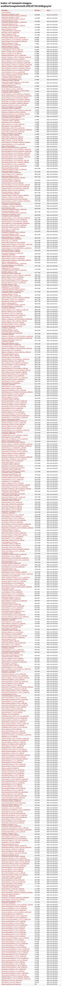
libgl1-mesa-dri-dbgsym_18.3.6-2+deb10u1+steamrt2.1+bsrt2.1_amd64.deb (14, 14)
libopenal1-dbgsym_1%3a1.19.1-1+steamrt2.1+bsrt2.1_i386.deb (11, 192)
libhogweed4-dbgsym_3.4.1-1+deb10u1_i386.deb (16, 485)
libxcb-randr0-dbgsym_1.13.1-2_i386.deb (13, 731)
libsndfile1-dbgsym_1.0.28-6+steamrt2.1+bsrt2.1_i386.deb (10, 285)
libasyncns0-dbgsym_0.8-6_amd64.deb (13, 851)
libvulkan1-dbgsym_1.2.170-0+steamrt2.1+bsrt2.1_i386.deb (10, 330)
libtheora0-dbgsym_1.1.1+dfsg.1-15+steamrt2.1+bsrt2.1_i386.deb (11, 250)
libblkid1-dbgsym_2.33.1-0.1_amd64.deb (13, 256)
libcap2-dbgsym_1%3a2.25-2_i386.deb (13, 888)
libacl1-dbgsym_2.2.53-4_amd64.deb (12, 708)
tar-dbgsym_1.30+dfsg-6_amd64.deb (12, 206)
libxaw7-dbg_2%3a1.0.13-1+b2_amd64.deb (14, 225)
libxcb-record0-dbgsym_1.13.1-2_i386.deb (14, 921)
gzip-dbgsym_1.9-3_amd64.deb (11, 575)
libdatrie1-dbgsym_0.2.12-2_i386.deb (12, 794)
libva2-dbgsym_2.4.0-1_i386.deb (11, 545)
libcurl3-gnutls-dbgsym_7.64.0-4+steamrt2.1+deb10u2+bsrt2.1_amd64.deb (14, 212)
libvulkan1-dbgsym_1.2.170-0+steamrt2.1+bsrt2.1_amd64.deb (11, 295)
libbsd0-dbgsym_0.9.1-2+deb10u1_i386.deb (14, 572)
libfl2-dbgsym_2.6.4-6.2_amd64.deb (12, 980)
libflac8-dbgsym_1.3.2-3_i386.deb (11, 386)
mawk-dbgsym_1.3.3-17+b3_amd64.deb (13, 566)
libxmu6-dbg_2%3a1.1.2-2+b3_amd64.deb (14, 406)
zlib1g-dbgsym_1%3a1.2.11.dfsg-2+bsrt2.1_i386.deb (17, 586)
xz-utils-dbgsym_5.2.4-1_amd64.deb (12, 592)
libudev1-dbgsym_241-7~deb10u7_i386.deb (14, 321)
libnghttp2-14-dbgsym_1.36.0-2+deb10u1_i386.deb (16, 488)
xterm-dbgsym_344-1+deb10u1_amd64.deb (14, 166)
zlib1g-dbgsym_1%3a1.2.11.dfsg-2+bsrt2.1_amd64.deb (17, 573)
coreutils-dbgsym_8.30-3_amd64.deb (12, 49)
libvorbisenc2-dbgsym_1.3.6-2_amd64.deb (14, 674)
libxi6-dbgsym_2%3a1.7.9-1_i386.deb (12, 301)
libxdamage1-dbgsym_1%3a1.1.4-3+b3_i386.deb (16, 861)
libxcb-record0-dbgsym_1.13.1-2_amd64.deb (14, 908)
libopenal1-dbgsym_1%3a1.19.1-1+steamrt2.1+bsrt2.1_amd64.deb (11, 180)
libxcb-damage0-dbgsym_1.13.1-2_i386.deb (14, 965)
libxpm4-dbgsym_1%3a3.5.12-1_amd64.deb (14, 600)
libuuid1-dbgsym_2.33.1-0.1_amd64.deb (13, 782)
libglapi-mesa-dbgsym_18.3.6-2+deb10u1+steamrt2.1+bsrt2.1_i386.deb (13, 855)
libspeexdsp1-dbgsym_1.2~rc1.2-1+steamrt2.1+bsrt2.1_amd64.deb (11, 598)
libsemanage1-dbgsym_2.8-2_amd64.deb (13, 315)
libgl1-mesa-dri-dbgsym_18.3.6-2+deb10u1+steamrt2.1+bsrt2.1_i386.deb (13, 18)
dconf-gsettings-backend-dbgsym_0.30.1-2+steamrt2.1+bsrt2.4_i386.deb (13, 652)
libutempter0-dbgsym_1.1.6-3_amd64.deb (13, 930)
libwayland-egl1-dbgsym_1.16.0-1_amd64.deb (15, 973)
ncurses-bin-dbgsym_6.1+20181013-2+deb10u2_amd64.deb (12, 432)
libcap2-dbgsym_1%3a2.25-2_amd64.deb (14, 881)
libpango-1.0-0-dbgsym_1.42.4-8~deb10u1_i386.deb (17, 348)
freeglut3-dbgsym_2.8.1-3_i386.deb (12, 506)
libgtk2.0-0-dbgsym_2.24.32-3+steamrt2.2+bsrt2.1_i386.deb (10, 47)
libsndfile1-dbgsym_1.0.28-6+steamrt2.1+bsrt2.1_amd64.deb (11, 272)
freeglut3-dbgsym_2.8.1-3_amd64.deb (12, 479)
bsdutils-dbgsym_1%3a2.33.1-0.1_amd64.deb (15, 486)
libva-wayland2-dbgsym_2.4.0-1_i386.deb (14, 788)
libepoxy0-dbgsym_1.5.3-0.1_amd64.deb (13, 164)
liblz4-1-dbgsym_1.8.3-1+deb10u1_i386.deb (14, 372)
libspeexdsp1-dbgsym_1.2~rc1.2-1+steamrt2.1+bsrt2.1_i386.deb (11, 463)
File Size (37, 10)
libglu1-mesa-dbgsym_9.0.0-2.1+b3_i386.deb (15, 199)
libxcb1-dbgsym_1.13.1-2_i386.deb (12, 509)
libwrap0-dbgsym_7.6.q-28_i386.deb (12, 712)
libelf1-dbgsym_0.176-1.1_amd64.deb (12, 381)
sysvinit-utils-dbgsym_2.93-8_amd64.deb (13, 797)
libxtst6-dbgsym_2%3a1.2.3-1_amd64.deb (14, 732)
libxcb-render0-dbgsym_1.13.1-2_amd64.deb (14, 718)
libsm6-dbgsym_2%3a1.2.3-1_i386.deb (13, 745)
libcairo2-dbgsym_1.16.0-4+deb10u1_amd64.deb (16, 94)
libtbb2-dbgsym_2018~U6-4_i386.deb (12, 136)
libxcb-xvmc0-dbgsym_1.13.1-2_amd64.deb (14, 917)
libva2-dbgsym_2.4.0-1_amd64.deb (12, 516)
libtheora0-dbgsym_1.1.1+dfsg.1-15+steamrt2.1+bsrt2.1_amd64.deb (11, 238)
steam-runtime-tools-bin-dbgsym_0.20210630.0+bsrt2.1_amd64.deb (14, 146)
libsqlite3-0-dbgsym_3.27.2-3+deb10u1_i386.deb (16, 114)
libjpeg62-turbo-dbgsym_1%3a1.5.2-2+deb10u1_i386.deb (12, 340)
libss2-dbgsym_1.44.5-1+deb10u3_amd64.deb (15, 779)
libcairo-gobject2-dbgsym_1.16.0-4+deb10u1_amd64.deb (11, 902)
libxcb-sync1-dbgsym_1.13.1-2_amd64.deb (14, 858)
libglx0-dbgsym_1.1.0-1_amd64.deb (12, 538)
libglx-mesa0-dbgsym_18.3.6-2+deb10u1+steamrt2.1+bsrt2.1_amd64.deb (14, 168)
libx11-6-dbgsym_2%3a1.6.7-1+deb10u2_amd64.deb (17, 64)
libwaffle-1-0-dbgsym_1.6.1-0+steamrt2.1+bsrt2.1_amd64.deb (11, 825)
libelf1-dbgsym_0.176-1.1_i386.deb (12, 388)
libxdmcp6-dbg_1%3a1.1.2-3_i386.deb (13, 777)
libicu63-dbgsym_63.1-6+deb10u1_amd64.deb (15, 39)
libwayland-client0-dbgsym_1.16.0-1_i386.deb (15, 705)
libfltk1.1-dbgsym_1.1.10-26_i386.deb (12, 140)
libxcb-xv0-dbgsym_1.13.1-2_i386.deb (12, 869)
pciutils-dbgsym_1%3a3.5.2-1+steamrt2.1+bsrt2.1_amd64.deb (11, 542)
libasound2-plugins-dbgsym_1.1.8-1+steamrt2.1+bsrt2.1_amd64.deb (11, 475)
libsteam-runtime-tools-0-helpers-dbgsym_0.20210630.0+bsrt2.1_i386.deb (13, 441)
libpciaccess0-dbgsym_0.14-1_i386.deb (13, 725)
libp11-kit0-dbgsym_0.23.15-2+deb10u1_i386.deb (16, 184)
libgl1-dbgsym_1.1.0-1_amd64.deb (11, 609)
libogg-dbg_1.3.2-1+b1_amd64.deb (12, 808)
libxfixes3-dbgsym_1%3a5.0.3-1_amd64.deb (14, 720)
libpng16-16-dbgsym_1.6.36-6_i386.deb (13, 393)
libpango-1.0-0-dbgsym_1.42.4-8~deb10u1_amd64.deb (17, 336)
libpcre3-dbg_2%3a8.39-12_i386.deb (12, 138)
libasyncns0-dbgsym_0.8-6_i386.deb (12, 883)
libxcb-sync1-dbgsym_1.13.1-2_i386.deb (13, 890)
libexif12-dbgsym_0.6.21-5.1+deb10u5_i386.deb (15, 549)
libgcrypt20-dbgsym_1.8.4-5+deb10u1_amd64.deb (16, 153)
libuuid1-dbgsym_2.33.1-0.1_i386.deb (12, 790)
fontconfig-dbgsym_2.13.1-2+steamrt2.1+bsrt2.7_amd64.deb (11, 695)
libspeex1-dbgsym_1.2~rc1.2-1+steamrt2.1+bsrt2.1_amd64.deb (11, 530)
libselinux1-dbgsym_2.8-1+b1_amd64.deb (14, 449)
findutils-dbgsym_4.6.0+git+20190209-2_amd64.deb (16, 248)
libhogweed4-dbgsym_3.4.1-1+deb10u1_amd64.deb (17, 446)
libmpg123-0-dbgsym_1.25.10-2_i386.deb (14, 404)
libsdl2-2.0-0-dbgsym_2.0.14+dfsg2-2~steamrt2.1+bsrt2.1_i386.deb (12, 134)
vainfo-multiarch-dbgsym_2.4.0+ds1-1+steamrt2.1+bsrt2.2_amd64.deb (12, 877)
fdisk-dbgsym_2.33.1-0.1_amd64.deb (12, 313)
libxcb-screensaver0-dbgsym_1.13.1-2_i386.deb (15, 938)
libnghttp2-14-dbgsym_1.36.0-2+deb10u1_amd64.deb (17, 457)
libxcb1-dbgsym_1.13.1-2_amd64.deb (12, 460)
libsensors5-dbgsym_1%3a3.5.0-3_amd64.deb (15, 681)
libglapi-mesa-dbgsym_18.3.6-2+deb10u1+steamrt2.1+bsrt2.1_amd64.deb (14, 844)
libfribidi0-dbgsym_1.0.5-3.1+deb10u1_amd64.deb (16, 978)
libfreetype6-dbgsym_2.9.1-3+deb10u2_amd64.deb (16, 149)
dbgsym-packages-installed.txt (10, 768)
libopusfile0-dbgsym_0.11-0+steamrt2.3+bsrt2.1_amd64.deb (11, 562)
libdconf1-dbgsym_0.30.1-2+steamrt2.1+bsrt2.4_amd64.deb (11, 603)
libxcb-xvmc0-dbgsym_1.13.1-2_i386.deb (13, 936)
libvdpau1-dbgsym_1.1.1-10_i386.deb (12, 632)
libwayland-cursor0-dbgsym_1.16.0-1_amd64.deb (16, 809)
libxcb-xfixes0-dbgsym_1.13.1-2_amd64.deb (14, 817)
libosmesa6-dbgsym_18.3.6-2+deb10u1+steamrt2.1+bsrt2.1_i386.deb (13, 24)
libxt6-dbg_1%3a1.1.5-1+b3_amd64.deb (13, 190)
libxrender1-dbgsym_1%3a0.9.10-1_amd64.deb (15, 526)
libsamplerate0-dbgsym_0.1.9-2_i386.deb (13, 831)
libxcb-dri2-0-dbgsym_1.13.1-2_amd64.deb (14, 906)
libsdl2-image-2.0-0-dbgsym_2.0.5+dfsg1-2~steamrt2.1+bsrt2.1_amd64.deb (13, 471)
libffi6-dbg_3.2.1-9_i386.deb (10, 736)
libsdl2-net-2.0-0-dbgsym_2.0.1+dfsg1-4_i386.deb (16, 860)
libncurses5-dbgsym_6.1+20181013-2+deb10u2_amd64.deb (12, 307)
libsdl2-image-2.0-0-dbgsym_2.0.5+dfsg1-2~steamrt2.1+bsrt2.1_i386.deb (13, 494)
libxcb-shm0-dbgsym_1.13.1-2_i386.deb (13, 945)
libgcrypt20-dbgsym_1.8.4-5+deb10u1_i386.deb (15, 160)
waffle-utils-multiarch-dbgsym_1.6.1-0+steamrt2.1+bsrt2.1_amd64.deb (12, 800)
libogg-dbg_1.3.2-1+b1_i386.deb (11, 842)
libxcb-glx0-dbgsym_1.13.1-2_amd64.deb (13, 614)
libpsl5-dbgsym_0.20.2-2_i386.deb (11, 819)
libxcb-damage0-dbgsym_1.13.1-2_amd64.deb (15, 958)
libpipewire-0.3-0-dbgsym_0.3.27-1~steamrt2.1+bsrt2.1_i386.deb (11, 215)
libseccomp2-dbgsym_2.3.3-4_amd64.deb (14, 642)
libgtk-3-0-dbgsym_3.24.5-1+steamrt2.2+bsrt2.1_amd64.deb (11, 30)
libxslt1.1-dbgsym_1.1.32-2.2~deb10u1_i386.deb (16, 297)
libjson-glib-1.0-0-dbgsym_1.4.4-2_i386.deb (14, 458)
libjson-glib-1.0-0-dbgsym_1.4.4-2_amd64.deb (15, 439)
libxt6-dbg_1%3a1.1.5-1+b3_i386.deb (12, 197)
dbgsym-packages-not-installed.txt (11, 984)
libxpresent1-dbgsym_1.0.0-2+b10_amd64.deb (15, 840)
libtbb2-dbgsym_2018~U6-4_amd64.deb (13, 128)
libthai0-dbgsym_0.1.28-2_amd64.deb (12, 747)
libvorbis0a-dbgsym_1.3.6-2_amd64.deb (13, 518)
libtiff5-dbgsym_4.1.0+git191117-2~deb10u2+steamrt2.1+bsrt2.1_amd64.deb (14, 269)
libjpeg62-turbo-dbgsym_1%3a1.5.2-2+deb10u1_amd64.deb (12, 327)
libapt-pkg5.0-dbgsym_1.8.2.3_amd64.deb (14, 37)
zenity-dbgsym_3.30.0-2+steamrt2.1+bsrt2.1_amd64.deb (11, 589)
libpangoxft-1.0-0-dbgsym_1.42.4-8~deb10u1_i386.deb (17, 687)
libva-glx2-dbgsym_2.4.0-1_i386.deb (12, 786)
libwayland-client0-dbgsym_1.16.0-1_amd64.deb (15, 692)
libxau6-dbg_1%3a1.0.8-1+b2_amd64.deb (14, 813)
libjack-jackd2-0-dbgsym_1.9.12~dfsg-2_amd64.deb (16, 95)
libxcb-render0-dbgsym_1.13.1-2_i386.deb (14, 757)
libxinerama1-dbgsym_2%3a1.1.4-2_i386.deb (15, 874)
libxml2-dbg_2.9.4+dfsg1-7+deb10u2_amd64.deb (16, 101)
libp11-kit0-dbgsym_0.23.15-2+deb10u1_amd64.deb (16, 151)
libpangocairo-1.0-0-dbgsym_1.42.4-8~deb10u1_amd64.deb (12, 619)
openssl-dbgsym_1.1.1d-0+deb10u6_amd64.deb (15, 223)
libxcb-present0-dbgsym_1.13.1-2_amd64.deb (15, 943)
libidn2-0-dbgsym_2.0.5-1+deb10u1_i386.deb (15, 758)
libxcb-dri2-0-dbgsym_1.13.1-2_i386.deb (13, 923)
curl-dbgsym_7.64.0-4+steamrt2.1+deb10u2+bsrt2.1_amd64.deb (14, 553)
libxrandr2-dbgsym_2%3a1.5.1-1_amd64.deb (14, 565)
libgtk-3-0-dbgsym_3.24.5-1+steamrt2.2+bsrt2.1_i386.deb (10, 35)
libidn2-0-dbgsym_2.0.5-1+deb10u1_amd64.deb (15, 738)
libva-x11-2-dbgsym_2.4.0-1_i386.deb (12, 658)
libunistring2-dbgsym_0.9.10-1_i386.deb (13, 346)
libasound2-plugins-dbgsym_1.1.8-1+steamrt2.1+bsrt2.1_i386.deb (11, 499)
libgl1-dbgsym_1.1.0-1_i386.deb (11, 644)
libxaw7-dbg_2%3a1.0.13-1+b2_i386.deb (13, 242)
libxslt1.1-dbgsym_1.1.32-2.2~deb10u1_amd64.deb (16, 275)
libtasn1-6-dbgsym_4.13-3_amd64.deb (13, 660)
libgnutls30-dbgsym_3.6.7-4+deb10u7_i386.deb (15, 70)
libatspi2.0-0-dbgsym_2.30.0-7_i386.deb (13, 455)
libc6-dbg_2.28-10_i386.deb (10, 27)
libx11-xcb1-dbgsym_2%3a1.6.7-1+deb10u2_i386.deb (17, 892)
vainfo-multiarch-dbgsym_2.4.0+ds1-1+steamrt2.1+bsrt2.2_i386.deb (12, 886)
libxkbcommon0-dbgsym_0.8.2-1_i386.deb (14, 390)
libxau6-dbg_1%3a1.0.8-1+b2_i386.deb (13, 822)
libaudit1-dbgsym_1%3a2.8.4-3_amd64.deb (14, 661)
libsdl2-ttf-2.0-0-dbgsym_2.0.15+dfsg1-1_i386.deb (16, 755)
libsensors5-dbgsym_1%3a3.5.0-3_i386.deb (14, 688)
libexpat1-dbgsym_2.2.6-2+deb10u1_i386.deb (15, 368)
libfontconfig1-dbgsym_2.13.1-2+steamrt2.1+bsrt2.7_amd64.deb (11, 344)
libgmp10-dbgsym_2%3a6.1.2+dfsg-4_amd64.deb (16, 201)
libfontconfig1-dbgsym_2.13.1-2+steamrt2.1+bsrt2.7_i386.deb (10, 354)
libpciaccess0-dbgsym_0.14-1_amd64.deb (14, 710)
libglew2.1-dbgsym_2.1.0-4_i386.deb (12, 395)
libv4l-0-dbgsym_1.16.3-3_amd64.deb (12, 607)
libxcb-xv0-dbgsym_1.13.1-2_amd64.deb (13, 821)
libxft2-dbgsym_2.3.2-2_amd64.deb (12, 410)
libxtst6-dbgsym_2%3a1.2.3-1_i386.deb (13, 753)
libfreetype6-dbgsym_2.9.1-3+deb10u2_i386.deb (15, 154)
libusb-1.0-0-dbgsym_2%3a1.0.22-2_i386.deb (15, 579)
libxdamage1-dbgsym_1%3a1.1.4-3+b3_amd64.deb (16, 847)
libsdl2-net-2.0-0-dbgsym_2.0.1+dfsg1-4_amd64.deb (16, 829)
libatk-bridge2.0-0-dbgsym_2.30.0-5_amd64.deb (15, 415)
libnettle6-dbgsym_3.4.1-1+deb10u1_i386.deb (15, 435)
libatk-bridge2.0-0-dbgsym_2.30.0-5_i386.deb (15, 451)
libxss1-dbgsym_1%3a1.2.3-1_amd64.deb (14, 836)
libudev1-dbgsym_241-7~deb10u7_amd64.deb (15, 309)
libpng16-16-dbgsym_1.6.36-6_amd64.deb (14, 364)
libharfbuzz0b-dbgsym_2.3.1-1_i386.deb (13, 59)
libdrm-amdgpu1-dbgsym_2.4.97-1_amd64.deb (15, 690)
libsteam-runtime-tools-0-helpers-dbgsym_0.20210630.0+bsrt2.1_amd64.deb (14, 420)
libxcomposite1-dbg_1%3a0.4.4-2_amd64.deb (15, 792)
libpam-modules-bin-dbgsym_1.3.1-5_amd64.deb (16, 577)
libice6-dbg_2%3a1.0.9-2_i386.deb (12, 547)
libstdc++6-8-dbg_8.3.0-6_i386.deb (12, 53)
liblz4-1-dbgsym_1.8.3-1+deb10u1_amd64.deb (15, 362)
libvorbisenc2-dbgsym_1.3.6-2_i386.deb (13, 679)
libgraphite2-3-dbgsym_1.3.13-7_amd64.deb (14, 219)
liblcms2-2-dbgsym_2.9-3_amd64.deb (12, 279)
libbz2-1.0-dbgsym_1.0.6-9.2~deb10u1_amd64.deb (16, 669)
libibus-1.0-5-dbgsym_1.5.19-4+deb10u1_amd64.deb (17, 338)
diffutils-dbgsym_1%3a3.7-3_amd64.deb (13, 258)
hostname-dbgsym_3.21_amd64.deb (12, 914)
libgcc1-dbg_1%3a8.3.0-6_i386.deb (12, 507)
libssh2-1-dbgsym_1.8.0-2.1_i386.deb (12, 426)
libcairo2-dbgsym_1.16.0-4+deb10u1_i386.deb (15, 97)
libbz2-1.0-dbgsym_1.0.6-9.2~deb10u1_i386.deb (15, 677)
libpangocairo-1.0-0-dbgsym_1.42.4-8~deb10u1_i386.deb (12, 647)
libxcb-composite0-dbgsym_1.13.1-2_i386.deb (15, 952)
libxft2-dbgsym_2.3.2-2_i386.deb (11, 437)
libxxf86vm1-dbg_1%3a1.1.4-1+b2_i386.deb (14, 749)
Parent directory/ (6, 12)
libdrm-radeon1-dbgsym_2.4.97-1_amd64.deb (15, 699)
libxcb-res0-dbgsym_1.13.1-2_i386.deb (13, 939)
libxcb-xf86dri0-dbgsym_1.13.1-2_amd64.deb (14, 915)
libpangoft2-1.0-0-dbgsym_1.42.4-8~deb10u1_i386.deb (17, 527)
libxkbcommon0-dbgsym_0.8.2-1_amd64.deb (14, 374)
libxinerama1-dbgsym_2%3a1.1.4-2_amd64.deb (15, 863)
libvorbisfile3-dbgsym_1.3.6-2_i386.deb (13, 775)
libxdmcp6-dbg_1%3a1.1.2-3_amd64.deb (13, 766)
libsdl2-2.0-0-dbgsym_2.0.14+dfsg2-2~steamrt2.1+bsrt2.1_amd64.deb (12, 107)
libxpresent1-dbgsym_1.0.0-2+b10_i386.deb (14, 853)
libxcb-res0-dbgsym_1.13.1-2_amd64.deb (13, 926)
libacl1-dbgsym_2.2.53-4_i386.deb (11, 729)
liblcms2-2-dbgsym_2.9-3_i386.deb (12, 311)
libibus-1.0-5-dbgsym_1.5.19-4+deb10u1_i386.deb (16, 370)
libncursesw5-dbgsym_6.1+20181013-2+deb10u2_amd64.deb (12, 254)
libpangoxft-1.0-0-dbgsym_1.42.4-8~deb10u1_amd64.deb (11, 671)
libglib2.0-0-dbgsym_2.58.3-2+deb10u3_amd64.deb (16, 57)
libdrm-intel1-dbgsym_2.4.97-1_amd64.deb (14, 533)
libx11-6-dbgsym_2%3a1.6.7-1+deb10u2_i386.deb (16, 68)
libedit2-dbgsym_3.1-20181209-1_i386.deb (14, 447)
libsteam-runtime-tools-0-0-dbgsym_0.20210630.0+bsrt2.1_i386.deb (13, 303)
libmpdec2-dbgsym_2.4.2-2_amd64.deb (13, 412)
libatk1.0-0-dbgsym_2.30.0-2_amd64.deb (13, 453)
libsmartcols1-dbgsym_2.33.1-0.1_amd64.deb (15, 377)
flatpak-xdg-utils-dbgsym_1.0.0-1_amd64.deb (14, 815)
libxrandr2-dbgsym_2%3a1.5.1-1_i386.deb (14, 581)
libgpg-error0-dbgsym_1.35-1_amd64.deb (13, 497)
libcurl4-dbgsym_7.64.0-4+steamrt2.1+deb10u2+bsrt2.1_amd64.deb (14, 208)
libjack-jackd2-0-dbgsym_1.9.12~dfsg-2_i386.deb (16, 99)
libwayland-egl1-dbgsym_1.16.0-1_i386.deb (14, 975)
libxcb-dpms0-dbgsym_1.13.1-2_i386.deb (13, 964)
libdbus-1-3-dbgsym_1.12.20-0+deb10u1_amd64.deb (17, 319)
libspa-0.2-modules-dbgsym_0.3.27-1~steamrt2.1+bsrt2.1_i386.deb (12, 79)
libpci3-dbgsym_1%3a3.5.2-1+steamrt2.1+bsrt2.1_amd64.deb (11, 629)
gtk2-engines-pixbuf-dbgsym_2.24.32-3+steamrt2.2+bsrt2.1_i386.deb (12, 655)
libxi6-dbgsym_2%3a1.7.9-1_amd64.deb (13, 299)
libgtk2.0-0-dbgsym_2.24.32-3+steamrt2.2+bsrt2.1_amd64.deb (11, 43)
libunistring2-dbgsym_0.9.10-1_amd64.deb (14, 324)
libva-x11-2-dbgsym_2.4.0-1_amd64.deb (13, 637)
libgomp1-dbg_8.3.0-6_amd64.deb (11, 350)
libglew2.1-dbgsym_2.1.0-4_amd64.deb (13, 375)
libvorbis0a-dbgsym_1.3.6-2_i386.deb (12, 536)
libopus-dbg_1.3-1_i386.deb (10, 240)
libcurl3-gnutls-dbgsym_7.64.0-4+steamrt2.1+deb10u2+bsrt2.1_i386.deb (13, 234)
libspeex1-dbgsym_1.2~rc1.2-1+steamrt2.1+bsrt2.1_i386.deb (10, 398)
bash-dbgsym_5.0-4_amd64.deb (11, 122)
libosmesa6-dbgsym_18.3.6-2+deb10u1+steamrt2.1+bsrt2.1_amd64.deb (14, 21)
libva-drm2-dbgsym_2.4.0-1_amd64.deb (13, 867)
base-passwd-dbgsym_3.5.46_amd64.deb (14, 802)
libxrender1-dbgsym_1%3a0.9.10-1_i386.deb (14, 534)
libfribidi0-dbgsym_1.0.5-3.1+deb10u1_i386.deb (15, 976)
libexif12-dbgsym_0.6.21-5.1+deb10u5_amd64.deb (16, 524)
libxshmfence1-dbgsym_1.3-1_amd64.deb (14, 969)
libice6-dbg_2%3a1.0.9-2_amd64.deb (12, 522)
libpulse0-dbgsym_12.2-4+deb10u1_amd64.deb (15, 188)
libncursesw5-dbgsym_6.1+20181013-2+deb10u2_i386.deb (12, 266)
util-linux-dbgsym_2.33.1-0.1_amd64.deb (13, 72)
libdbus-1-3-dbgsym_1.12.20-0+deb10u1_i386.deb (16, 352)
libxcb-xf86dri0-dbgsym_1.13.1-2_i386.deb (14, 934)
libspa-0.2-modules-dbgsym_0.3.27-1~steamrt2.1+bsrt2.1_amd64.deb (12, 76)
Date (48, 10)
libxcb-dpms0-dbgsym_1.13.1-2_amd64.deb (14, 954)
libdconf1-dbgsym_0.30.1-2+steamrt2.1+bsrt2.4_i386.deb (10, 640)
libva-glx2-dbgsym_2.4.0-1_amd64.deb (13, 773)
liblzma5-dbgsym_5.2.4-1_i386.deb (12, 428)
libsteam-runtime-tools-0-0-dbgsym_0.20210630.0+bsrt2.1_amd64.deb (14, 262)
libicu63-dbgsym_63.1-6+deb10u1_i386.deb (14, 41)
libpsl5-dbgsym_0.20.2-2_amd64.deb (12, 811)
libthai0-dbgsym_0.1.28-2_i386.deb (12, 762)
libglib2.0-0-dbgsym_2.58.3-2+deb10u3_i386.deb (16, 66)
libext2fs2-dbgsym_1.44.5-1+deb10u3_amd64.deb (16, 217)
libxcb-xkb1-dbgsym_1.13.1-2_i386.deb (13, 606)
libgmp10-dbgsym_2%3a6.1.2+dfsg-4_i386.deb (15, 195)
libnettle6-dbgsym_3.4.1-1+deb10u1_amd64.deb (15, 430)
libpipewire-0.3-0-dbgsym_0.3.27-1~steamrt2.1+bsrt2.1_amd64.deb (11, 203)
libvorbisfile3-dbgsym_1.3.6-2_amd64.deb (14, 764)
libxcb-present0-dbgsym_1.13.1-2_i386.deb (14, 947)
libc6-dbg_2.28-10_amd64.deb (10, 32)
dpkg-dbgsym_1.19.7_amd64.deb (11, 126)
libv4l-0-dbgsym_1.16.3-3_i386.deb (12, 634)
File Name (5, 10)
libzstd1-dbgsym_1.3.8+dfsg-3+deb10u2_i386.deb (16, 142)
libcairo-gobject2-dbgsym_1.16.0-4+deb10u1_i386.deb (17, 904)
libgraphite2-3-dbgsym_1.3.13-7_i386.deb (14, 227)
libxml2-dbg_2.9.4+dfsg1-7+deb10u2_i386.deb (15, 103)
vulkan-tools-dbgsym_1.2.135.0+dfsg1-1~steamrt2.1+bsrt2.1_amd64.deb (13, 291)
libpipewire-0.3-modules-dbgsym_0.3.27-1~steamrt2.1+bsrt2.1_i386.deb (13, 119)
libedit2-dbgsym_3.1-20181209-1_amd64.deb (15, 417)
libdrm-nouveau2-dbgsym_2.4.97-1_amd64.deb (15, 723)
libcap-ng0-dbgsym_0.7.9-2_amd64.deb (13, 880)
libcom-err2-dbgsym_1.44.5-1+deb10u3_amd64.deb (16, 912)
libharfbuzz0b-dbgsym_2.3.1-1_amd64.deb (14, 55)
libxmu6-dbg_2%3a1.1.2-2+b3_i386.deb (13, 424)
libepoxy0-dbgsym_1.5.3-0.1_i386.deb (12, 183)
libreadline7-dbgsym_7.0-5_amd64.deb (13, 361)
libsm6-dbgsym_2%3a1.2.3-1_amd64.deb (13, 721)
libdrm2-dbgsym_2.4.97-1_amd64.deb (12, 593)
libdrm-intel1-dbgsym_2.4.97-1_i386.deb (13, 551)
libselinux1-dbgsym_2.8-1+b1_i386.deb (13, 477)
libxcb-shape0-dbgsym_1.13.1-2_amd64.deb (14, 925)
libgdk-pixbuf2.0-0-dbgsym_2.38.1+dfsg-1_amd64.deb (17, 244)
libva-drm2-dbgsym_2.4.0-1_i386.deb (12, 871)
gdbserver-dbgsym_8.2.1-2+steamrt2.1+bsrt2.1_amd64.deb (11, 86)
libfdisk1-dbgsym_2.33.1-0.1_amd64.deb (13, 246)
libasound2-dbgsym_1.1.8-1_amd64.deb (13, 144)
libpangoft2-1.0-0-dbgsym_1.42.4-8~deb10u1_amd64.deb (11, 512)
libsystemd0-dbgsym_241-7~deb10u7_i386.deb (15, 162)
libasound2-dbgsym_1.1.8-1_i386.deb (12, 158)
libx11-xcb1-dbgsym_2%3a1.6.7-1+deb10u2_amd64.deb (11, 895)
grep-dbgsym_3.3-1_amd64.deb (11, 366)
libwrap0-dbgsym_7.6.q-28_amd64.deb (13, 701)
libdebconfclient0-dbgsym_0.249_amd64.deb (14, 967)
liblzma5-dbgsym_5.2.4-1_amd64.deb (12, 408)
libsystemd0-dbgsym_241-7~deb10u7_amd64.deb (16, 156)
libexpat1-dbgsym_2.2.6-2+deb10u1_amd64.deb (15, 359)
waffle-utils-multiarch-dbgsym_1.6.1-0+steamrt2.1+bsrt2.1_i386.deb (12, 805)
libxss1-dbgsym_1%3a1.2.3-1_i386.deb (13, 849)
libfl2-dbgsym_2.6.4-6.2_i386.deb (11, 982)
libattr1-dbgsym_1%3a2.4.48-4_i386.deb (13, 899)
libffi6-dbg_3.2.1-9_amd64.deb (10, 714)
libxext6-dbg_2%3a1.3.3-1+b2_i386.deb (13, 540)
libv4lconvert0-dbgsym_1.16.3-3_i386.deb (14, 413)
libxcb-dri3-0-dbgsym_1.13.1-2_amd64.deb (14, 910)
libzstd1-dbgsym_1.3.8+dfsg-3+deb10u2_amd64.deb (17, 129)
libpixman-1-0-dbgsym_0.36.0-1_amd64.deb (14, 105)
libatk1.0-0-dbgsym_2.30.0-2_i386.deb (13, 483)
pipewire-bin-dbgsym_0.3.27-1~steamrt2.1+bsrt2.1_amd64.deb (11, 171)
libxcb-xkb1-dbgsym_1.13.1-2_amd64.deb (14, 585)
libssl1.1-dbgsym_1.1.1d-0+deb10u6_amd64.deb (16, 60)
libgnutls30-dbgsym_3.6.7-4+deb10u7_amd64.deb (16, 62)
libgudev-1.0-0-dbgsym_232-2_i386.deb (13, 771)
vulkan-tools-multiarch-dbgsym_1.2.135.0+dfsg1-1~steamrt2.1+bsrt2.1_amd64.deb (15, 83)
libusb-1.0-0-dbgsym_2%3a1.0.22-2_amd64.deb (15, 560)
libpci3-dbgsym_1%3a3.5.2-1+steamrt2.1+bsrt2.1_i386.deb (10, 664)
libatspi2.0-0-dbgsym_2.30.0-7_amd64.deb (14, 422)
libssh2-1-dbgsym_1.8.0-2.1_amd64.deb (13, 379)
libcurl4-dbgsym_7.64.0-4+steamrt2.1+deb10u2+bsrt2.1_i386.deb (13, 231)
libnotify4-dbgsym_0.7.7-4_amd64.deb (12, 760)
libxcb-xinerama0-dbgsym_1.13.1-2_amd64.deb (15, 951)
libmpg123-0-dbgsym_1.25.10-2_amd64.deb (14, 402)
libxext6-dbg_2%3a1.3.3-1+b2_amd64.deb (14, 520)
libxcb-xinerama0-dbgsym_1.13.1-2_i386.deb (14, 960)
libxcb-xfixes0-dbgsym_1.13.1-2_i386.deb (13, 873)
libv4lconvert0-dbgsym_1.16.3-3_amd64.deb (14, 401)
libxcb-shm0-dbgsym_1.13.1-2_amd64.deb (14, 932)
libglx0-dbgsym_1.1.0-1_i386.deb (11, 556)
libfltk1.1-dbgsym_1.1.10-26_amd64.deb (13, 124)
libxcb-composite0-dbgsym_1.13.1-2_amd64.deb (15, 949)
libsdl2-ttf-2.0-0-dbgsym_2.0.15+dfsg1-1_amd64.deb (16, 734)
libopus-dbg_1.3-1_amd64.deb (10, 229)
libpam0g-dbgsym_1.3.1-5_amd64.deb (13, 583)
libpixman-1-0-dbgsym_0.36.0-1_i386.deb (13, 112)
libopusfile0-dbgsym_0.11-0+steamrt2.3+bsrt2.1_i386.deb (10, 569)
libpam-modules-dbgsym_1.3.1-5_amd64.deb (15, 280)
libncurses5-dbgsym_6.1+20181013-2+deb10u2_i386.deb (12, 333)
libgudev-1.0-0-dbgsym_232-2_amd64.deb (14, 744)
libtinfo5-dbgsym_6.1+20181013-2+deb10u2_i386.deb (17, 392)
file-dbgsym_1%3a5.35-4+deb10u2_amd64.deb (15, 897)
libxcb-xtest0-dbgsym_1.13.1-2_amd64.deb (14, 956)
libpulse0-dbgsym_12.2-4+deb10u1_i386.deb (15, 221)
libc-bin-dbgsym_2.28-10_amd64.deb (12, 89)
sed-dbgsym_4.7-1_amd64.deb (10, 481)
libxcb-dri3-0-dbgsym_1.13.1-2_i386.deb (13, 928)
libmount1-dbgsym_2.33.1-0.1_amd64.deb (14, 282)
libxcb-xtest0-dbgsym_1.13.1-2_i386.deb (13, 962)
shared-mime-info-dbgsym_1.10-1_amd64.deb (15, 675)
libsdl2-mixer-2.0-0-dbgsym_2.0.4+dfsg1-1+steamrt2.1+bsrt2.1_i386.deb (13, 491)
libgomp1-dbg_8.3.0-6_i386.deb (11, 357)
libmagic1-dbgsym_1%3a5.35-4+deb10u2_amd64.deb (17, 444)
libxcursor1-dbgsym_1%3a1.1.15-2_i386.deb (14, 635)
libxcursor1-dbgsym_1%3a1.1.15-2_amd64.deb (15, 616)
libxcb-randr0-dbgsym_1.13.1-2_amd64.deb (14, 697)
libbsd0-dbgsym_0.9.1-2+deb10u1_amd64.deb (15, 558)
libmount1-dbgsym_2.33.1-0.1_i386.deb (13, 322)
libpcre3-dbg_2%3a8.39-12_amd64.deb (13, 131)
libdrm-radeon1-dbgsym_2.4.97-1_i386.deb (14, 707)
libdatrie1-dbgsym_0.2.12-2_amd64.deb (13, 770)
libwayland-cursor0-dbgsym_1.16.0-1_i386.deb (15, 828)
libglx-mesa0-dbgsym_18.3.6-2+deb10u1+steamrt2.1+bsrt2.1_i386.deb (13, 177)
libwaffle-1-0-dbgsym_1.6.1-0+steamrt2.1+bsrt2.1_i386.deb (10, 834)
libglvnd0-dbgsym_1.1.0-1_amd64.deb (13, 649)
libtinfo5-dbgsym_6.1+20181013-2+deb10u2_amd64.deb (11, 383)
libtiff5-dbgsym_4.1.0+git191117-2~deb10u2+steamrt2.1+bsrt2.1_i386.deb (13, 288)
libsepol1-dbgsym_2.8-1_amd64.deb (12, 174)
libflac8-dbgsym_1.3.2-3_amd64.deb (12, 317)
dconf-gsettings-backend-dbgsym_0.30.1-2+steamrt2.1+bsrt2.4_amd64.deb (13, 612)
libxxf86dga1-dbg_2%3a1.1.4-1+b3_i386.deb (14, 727)
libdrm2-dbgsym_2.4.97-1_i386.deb (12, 621)
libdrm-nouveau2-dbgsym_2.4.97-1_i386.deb (14, 751)
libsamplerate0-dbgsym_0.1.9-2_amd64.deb (14, 838)
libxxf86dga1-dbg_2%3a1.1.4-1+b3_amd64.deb (15, 716)
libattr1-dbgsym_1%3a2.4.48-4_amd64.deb (14, 865)
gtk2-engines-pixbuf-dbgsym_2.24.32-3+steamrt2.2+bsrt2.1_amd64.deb (12, 626)
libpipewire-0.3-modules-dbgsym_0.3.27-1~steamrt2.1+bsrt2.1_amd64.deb (13, 116)
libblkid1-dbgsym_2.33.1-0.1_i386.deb (12, 277)
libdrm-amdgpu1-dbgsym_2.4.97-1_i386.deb (14, 703)
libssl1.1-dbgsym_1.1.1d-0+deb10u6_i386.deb (15, 74)
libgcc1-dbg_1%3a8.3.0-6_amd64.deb (12, 504)
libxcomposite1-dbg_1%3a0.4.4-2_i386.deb (14, 795)
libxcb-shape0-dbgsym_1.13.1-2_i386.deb (14, 941)
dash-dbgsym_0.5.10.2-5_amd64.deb (12, 466)
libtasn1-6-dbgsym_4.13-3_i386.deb (12, 685)
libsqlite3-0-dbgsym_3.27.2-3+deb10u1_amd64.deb (16, 110)
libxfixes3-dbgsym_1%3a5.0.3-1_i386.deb (14, 742)
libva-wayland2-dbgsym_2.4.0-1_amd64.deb (14, 781)
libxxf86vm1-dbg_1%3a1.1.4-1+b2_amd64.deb (15, 740)
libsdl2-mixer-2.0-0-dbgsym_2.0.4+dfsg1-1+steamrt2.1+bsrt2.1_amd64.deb (13, 468)
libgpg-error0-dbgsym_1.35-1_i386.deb (13, 514)
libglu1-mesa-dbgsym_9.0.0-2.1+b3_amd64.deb (15, 186)
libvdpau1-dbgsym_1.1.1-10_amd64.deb (13, 595)
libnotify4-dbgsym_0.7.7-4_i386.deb (12, 784)
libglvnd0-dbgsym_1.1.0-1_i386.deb (12, 667)
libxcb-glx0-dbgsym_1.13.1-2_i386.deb (13, 683)
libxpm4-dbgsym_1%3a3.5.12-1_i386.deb (13, 623)
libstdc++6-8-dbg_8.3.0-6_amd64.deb (12, 51)
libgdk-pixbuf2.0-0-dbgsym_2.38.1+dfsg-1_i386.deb (16, 260)
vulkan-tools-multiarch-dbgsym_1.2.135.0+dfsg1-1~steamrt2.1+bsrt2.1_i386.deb (15, 91)
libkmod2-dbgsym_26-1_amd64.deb (12, 502)
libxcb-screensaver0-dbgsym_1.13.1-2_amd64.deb (16, 919)
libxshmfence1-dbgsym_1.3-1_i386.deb (13, 971)
